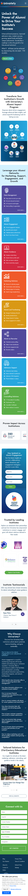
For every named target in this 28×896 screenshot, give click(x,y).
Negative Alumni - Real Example (11, 783)
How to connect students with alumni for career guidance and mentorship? (13, 701)
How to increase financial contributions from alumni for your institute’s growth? (12, 694)
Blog (4, 859)
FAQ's (4, 870)
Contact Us (5, 867)
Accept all (6, 892)
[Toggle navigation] (25, 3)
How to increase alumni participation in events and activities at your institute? (13, 728)
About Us (5, 865)
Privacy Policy (18, 859)
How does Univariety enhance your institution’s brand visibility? (12, 688)
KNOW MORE (20, 210)
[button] (11, 790)
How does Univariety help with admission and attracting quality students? (11, 707)
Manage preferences (16, 889)
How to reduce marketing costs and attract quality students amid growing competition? (13, 735)
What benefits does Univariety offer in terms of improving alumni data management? (13, 681)
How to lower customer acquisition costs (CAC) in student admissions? (12, 714)
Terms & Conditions (20, 861)
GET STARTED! (14, 848)
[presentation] (12, 624)
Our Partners (6, 861)
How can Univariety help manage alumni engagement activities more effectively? (12, 721)
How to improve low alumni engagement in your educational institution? (11, 653)
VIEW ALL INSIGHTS (14, 796)
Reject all (5, 889)
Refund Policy (18, 865)
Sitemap (17, 867)
